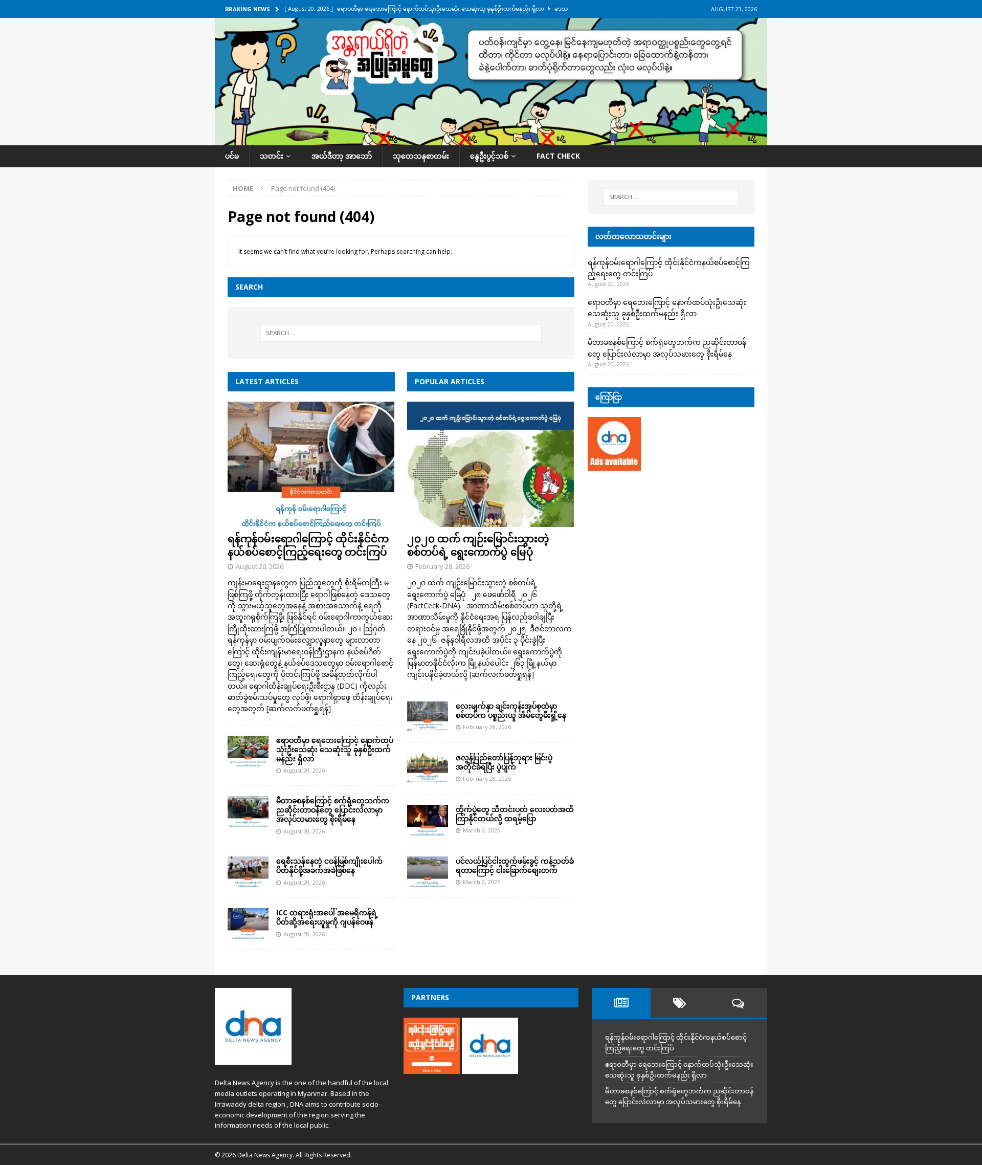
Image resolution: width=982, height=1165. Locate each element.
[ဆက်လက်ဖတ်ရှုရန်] (298, 708)
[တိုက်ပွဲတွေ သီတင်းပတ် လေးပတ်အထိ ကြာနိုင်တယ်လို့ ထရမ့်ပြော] (427, 820)
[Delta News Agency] (491, 139)
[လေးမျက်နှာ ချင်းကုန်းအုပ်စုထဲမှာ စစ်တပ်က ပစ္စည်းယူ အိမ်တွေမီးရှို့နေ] (427, 716)
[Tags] (680, 1003)
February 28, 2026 (442, 566)
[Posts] (621, 1003)
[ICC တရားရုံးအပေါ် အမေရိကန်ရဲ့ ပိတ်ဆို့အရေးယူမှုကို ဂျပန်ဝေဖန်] (248, 923)
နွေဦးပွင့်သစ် (489, 156)
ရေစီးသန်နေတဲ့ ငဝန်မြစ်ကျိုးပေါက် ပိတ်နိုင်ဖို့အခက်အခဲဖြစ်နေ (329, 865)
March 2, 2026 (481, 830)
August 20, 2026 (259, 566)
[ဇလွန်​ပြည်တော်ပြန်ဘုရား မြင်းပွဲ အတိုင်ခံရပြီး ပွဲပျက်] (427, 768)
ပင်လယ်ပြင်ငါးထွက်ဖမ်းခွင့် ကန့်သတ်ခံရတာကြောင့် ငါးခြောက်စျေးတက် (515, 865)
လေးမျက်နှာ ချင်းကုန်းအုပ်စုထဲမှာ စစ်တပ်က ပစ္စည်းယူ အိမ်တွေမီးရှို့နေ (511, 710)
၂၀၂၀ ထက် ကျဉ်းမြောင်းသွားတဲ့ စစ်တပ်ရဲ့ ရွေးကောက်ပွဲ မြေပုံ (478, 545)
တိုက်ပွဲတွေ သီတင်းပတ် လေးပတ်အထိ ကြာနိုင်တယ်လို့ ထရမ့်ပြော (515, 813)
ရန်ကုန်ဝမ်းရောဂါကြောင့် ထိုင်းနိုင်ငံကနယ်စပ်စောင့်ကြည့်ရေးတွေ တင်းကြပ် (308, 545)
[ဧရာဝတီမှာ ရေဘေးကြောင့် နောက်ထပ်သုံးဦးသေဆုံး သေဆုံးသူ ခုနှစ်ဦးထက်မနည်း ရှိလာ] (248, 751)
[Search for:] (401, 333)
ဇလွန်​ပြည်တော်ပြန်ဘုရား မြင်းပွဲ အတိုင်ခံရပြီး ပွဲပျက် (504, 762)
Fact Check (558, 156)
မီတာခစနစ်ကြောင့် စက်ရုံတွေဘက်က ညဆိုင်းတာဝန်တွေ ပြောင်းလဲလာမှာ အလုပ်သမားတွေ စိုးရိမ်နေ (332, 810)
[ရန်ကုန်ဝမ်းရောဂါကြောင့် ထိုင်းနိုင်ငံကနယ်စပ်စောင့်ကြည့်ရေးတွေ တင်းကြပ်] (311, 464)
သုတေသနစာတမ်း (421, 156)
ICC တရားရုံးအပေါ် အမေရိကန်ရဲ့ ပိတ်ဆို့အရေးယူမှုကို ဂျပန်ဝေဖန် (327, 917)
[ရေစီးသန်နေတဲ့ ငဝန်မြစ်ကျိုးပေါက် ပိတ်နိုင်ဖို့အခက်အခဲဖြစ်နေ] (248, 871)
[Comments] (738, 1003)
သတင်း (271, 156)
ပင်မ (232, 156)
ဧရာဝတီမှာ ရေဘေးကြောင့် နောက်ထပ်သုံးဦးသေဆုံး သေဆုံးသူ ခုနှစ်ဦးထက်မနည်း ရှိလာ (334, 749)
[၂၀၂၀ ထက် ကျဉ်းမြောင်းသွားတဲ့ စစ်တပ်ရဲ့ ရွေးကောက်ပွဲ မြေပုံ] (490, 464)
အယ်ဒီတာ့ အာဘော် (341, 156)
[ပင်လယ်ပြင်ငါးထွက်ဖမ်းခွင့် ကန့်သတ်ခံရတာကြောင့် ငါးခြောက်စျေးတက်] (427, 871)
